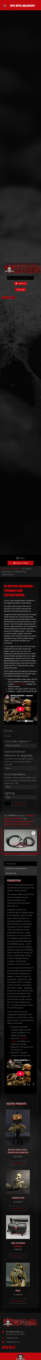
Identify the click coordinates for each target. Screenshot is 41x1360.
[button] (20, 283)
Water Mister (24, 824)
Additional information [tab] (16, 868)
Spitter (7, 824)
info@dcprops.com (13, 1342)
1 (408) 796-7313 (12, 1338)
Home (4, 568)
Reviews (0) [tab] (11, 873)
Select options (18, 1163)
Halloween (8, 821)
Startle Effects (15, 568)
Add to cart (19, 803)
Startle (14, 824)
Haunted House (21, 821)
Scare (31, 821)
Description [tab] (11, 863)
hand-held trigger (20, 684)
